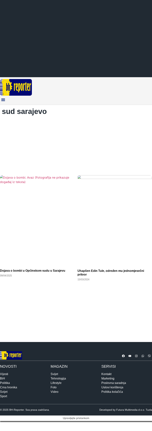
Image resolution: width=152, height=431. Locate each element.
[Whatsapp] (143, 356)
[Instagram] (136, 356)
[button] (3, 100)
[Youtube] (130, 356)
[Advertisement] (76, 144)
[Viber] (149, 356)
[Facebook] (123, 356)
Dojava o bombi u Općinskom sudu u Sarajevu (32, 270)
